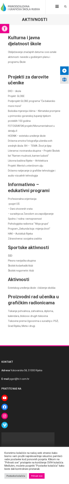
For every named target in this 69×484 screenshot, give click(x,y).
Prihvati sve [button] (36, 476)
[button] (4, 28)
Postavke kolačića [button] (16, 476)
